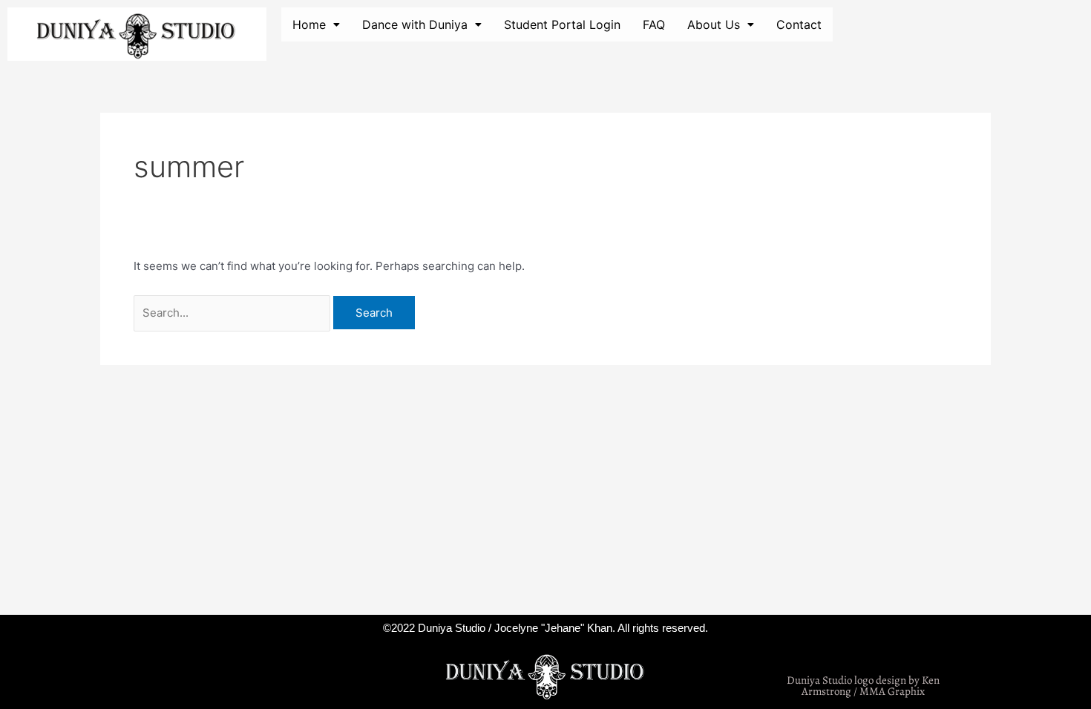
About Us (713, 24)
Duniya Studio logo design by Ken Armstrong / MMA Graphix (863, 686)
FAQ (654, 24)
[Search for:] (233, 313)
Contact (799, 24)
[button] (316, 24)
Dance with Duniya (415, 24)
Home (309, 24)
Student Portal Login (562, 24)
